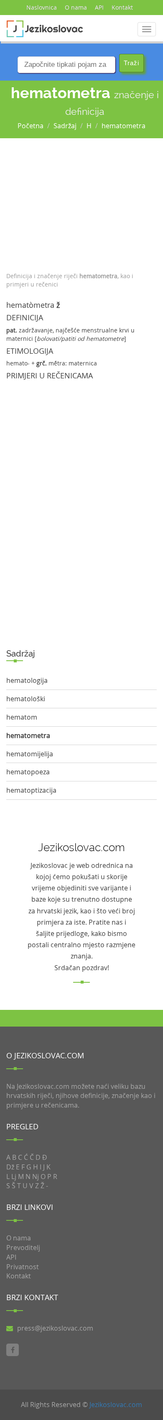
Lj (13, 1176)
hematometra (123, 125)
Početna (30, 125)
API (99, 7)
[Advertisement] (81, 203)
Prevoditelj (23, 1247)
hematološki (25, 698)
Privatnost (22, 1266)
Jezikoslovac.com (115, 1404)
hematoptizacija (31, 790)
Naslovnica (41, 7)
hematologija (27, 680)
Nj (35, 1176)
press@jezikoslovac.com (55, 1328)
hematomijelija (29, 753)
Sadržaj (64, 125)
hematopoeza (28, 771)
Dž (10, 1167)
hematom (21, 717)
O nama (76, 7)
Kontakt (122, 7)
